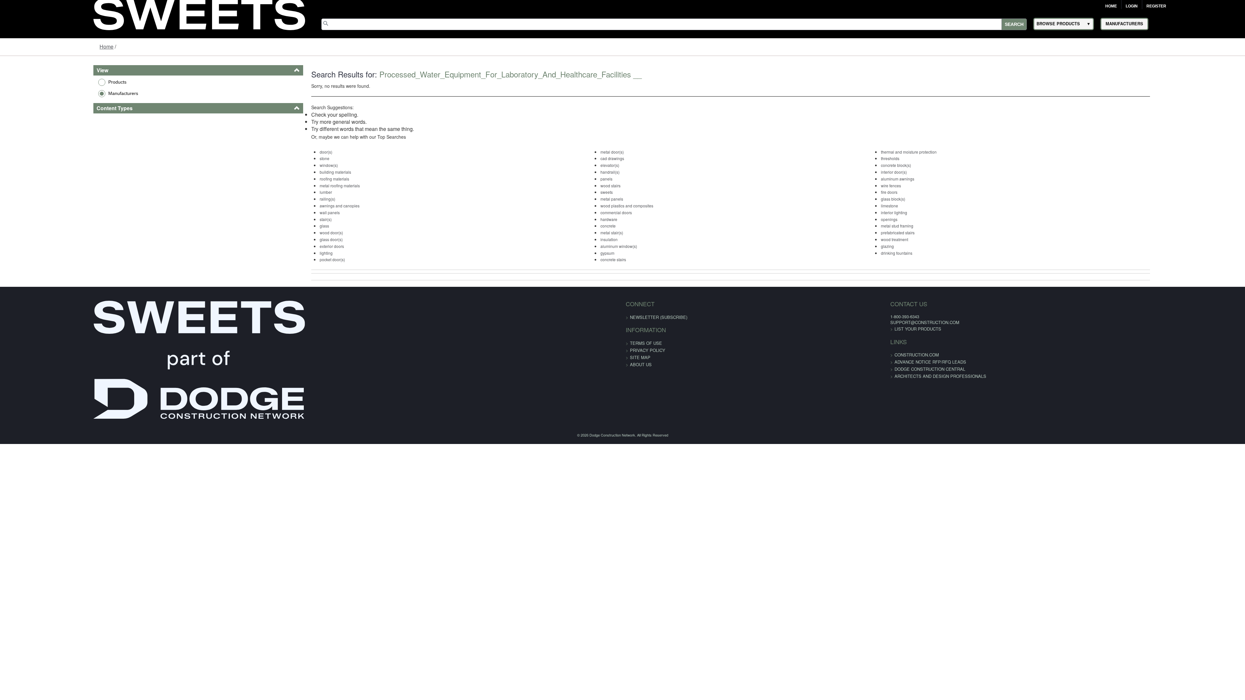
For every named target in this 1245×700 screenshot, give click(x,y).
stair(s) (277, 219)
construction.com (735, 355)
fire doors (927, 192)
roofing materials (286, 178)
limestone (927, 205)
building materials (286, 172)
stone (276, 158)
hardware (603, 219)
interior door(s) (932, 172)
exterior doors (283, 246)
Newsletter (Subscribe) (658, 317)
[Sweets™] (199, 13)
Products (36, 82)
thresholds (928, 158)
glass (275, 225)
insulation (603, 239)
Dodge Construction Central (748, 369)
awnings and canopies (291, 205)
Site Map (640, 357)
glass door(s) (282, 239)
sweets (601, 192)
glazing (925, 246)
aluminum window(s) (613, 246)
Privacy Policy (647, 350)
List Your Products (736, 329)
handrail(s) (604, 172)
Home (1111, 6)
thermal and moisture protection (947, 152)
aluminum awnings (935, 178)
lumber (277, 192)
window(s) (280, 165)
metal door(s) (606, 152)
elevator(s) (604, 165)
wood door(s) (282, 232)
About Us (641, 364)
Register (1156, 6)
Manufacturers (42, 93)
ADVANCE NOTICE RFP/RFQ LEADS (749, 362)
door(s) (277, 152)
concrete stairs (608, 259)
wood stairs (605, 185)
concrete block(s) (934, 165)
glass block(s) (931, 199)
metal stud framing (935, 225)
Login (1132, 6)
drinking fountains (934, 253)
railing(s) (279, 199)
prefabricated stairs (936, 232)
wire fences (929, 185)
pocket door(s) (283, 259)
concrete (602, 225)
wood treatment (932, 239)
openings (927, 219)
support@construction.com (743, 322)
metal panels (606, 199)
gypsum (602, 253)
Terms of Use (646, 343)
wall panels (281, 212)
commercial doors (610, 212)
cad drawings (607, 158)
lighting (277, 253)
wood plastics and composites (621, 205)
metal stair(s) (606, 232)
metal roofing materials (291, 185)
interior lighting (932, 212)
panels (601, 178)
